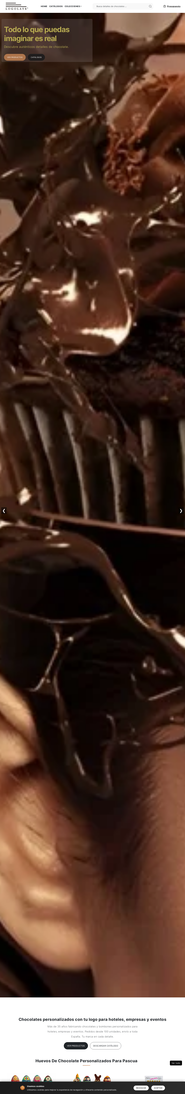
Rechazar (141, 1088)
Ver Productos (15, 57)
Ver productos (76, 1046)
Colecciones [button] (72, 6)
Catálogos (56, 6)
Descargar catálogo (105, 1046)
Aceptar (158, 1088)
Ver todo (176, 1063)
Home (44, 6)
